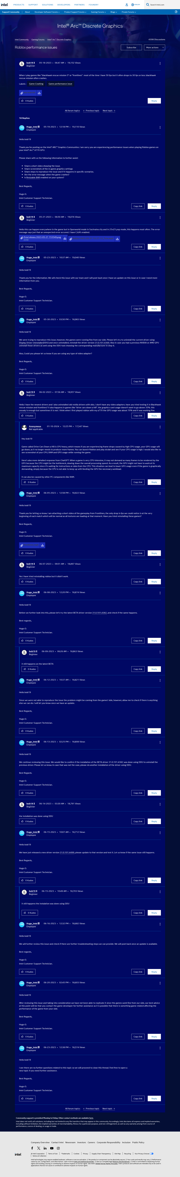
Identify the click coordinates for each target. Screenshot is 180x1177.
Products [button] (18, 4)
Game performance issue (60, 83)
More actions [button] (152, 47)
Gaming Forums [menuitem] (97, 11)
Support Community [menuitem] (10, 11)
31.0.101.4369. (102, 342)
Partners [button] (79, 4)
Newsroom (70, 1142)
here (91, 1117)
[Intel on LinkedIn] (45, 1148)
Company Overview (40, 1142)
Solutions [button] (47, 4)
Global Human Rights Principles (107, 1163)
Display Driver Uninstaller (31, 342)
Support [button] (33, 4)
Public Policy (138, 1142)
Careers (91, 1142)
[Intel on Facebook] (32, 1148)
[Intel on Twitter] (39, 1148)
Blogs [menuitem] (113, 11)
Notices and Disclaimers (121, 1161)
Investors (81, 1142)
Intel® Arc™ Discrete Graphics (59, 39)
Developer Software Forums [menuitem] (46, 11)
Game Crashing (36, 83)
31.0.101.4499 (67, 852)
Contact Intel (57, 1142)
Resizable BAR (33, 177)
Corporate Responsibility (108, 1142)
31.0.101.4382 (99, 612)
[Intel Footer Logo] (18, 1154)
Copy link (138, 206)
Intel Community (22, 39)
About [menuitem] (27, 11)
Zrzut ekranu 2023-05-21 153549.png (42, 237)
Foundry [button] (94, 4)
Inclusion (126, 1142)
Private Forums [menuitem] (128, 11)
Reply (154, 100)
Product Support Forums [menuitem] (74, 11)
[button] (160, 63)
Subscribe (131, 47)
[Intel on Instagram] (58, 1148)
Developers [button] (63, 4)
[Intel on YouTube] (52, 1148)
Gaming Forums (38, 39)
